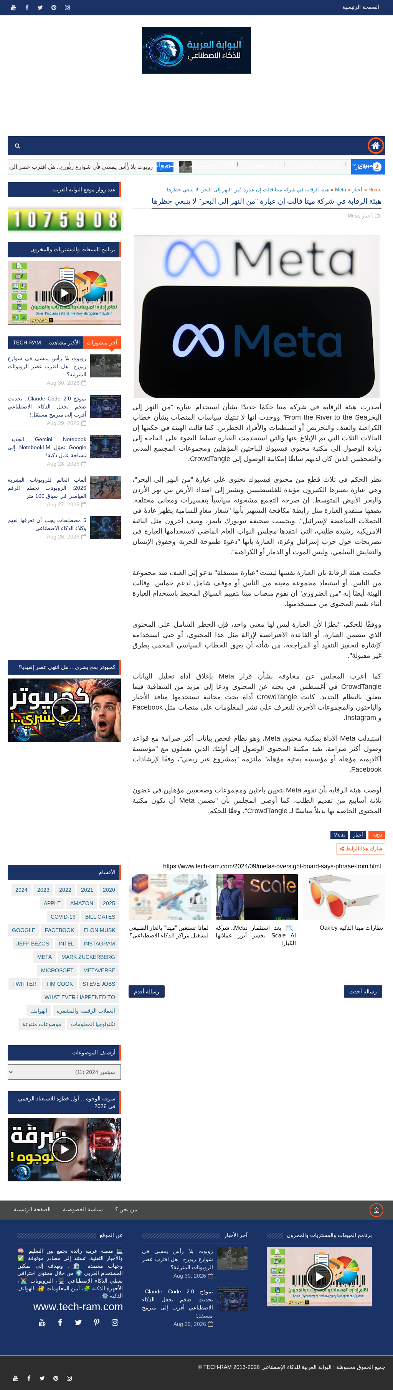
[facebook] (27, 7)
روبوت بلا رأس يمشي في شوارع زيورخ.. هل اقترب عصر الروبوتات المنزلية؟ (47, 366)
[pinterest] (53, 7)
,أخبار (367, 216)
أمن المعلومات (262, 164)
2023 (43, 890)
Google (23, 930)
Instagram (99, 943)
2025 (109, 903)
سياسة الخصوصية (83, 1209)
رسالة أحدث (363, 991)
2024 (21, 890)
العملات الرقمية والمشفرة (86, 1011)
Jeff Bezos (33, 943)
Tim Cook (59, 984)
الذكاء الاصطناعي (212, 164)
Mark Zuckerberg (88, 957)
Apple (52, 903)
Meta (340, 190)
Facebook (59, 930)
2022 (65, 890)
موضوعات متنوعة (41, 1024)
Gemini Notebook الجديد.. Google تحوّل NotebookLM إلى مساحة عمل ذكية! (47, 447)
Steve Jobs (99, 984)
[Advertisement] (196, 105)
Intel (66, 943)
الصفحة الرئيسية (360, 7)
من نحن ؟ (126, 1209)
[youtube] (13, 7)
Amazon (81, 903)
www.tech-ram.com (78, 1307)
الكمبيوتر (369, 164)
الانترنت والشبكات (319, 164)
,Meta (354, 216)
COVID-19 (63, 917)
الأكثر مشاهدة (64, 342)
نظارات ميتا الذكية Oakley (351, 927)
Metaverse (99, 970)
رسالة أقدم (146, 991)
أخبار (357, 190)
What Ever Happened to (80, 997)
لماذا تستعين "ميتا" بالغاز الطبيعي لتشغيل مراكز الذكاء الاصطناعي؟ (169, 931)
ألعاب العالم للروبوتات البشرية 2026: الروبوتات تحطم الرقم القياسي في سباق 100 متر (47, 488)
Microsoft (57, 970)
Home (374, 190)
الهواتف (114, 164)
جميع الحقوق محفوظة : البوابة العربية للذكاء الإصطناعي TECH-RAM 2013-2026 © (291, 1367)
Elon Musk (99, 930)
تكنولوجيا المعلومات (93, 1024)
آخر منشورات (102, 342)
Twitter (24, 984)
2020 (109, 890)
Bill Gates (100, 917)
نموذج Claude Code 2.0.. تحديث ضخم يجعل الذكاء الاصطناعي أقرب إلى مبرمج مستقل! (47, 406)
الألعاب (84, 164)
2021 (87, 890)
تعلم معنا (54, 164)
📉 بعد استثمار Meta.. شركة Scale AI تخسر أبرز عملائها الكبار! (256, 935)
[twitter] (40, 7)
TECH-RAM (27, 342)
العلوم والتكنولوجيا (157, 164)
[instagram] (67, 7)
